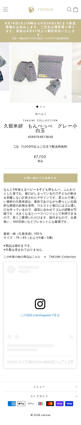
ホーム (39, 113)
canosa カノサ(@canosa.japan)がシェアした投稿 (42, 361)
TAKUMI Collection (40, 120)
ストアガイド (39, 396)
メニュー (39, 386)
